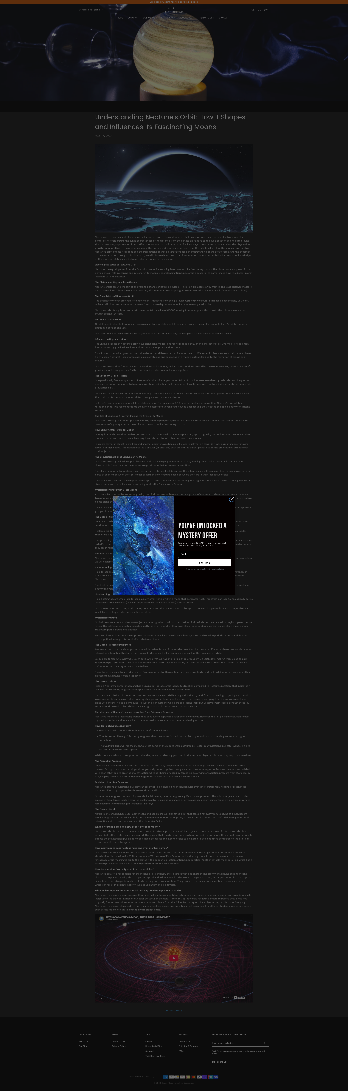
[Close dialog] (231, 499)
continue (204, 562)
